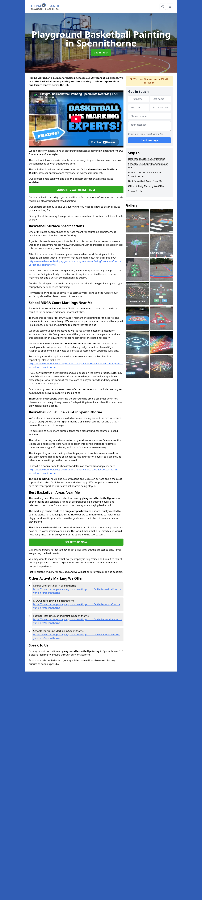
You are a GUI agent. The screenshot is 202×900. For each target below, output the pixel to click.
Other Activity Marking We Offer (146, 186)
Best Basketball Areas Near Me (145, 181)
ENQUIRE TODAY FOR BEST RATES (76, 189)
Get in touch (101, 52)
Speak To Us (135, 191)
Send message (149, 140)
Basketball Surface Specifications (146, 159)
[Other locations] (163, 7)
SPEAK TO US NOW (76, 542)
